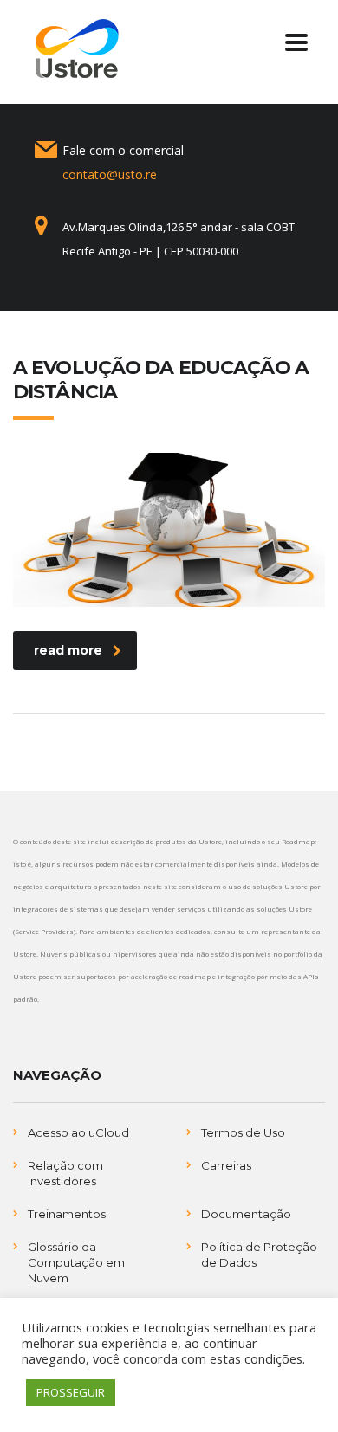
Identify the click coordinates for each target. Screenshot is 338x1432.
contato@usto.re (109, 174)
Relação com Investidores (65, 1173)
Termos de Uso (243, 1132)
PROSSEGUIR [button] (70, 1392)
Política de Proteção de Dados (259, 1254)
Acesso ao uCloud (78, 1132)
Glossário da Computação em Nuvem (76, 1262)
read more (68, 650)
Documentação (246, 1214)
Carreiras (226, 1165)
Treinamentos (67, 1214)
